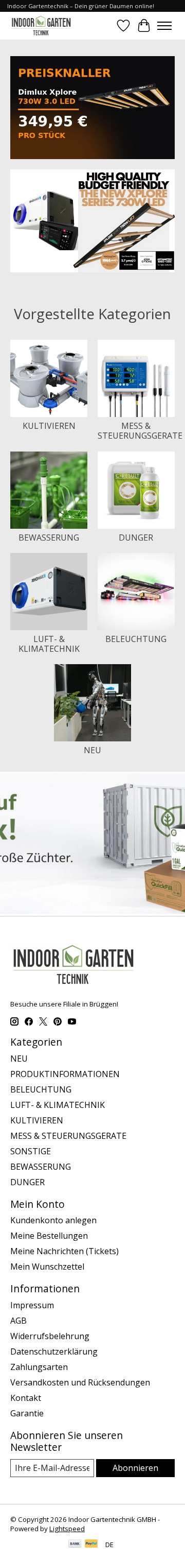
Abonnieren (135, 1468)
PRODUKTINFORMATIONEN (65, 1074)
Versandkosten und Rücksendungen (80, 1382)
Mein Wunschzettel (47, 1266)
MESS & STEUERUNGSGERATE (140, 430)
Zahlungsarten (39, 1367)
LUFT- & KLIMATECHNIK (49, 643)
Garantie (27, 1413)
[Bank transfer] (75, 1544)
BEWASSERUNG (48, 537)
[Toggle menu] (164, 25)
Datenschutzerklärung (54, 1351)
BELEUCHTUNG (135, 639)
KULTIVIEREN (49, 425)
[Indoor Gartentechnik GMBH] (41, 25)
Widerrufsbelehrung (49, 1336)
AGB (18, 1320)
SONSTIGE (30, 1151)
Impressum (32, 1305)
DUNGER (136, 537)
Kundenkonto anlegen (53, 1220)
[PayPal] (91, 1544)
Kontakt (25, 1397)
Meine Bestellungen (49, 1235)
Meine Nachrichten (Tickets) (64, 1251)
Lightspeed (67, 1528)
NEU (92, 750)
